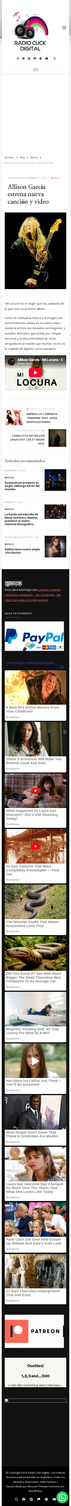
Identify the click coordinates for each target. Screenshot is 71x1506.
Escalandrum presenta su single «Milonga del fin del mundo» (22, 486)
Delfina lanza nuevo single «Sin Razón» (22, 551)
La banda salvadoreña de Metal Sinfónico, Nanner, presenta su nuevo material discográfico (21, 519)
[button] (62, 1497)
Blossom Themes (38, 1486)
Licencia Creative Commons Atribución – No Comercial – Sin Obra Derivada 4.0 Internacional (33, 595)
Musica (55, 178)
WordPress (35, 1491)
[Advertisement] (35, 113)
